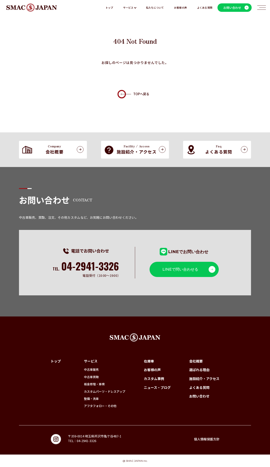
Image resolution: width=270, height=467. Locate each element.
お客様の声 (180, 7)
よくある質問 (204, 7)
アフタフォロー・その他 (100, 406)
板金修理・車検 (94, 384)
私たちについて (155, 7)
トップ (109, 7)
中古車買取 (91, 377)
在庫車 (149, 361)
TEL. (86, 269)
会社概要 (196, 361)
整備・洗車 (91, 398)
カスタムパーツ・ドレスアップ (104, 391)
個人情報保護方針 (206, 439)
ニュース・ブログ (157, 387)
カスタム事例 (154, 378)
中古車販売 (91, 369)
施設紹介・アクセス (204, 378)
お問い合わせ (199, 396)
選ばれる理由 (199, 369)
